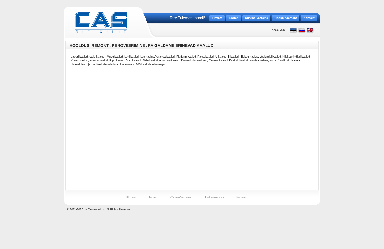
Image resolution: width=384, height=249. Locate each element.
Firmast (131, 197)
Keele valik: (279, 30)
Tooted (153, 197)
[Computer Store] (101, 22)
